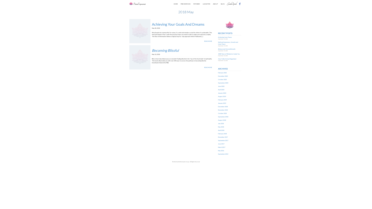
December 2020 (223, 76)
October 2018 (222, 113)
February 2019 (222, 100)
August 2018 (222, 120)
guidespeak (232, 4)
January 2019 (222, 103)
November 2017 (223, 137)
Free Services (185, 4)
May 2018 (221, 127)
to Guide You (229, 54)
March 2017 (221, 147)
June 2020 (221, 86)
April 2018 (221, 130)
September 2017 (223, 140)
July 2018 (221, 123)
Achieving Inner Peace (225, 37)
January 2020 (222, 93)
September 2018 (223, 117)
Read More (208, 41)
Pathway (196, 4)
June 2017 (221, 144)
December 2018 (223, 106)
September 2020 (223, 83)
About (215, 4)
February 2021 (222, 73)
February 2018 (222, 133)
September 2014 (223, 154)
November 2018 (223, 110)
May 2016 (221, 150)
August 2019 (222, 96)
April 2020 (221, 89)
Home (176, 4)
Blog (223, 4)
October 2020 (222, 79)
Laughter (206, 4)
